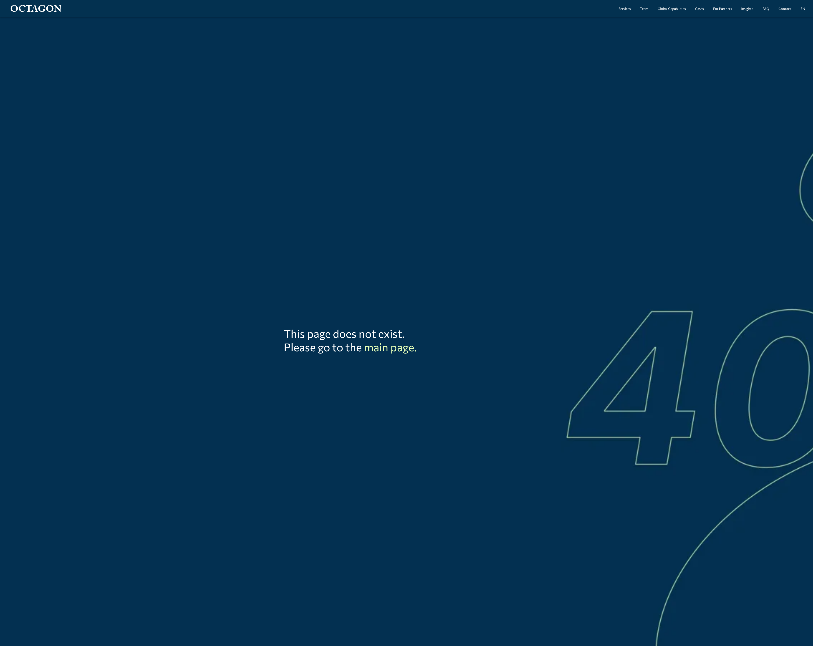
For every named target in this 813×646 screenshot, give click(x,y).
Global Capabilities (672, 9)
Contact (784, 9)
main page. (390, 347)
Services (624, 9)
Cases (699, 9)
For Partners (722, 9)
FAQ (765, 9)
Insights (747, 9)
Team (644, 9)
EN (803, 9)
